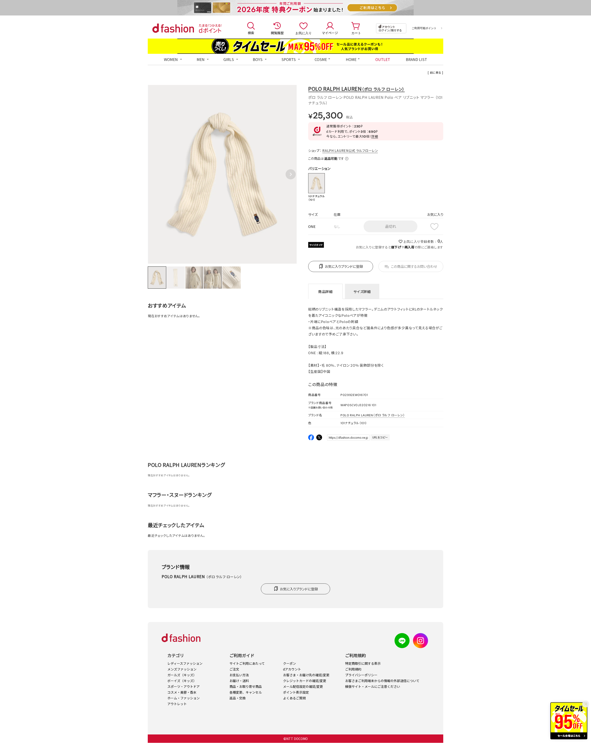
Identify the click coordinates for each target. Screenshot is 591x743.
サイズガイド (316, 245)
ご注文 (234, 669)
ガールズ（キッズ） (181, 675)
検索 (251, 32)
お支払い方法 (239, 675)
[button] (291, 174)
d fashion (173, 28)
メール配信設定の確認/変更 (303, 686)
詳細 (374, 136)
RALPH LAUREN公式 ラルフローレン (350, 150)
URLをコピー (380, 437)
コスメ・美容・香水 (181, 692)
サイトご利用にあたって (247, 663)
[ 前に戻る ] (435, 72)
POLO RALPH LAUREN (356, 88)
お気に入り (304, 32)
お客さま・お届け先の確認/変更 (306, 675)
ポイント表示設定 (296, 692)
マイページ (330, 32)
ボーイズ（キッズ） (181, 680)
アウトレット (177, 703)
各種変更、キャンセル (245, 692)
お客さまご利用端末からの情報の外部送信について (382, 680)
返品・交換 (237, 698)
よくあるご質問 (294, 698)
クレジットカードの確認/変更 (304, 680)
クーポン (289, 663)
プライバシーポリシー (361, 675)
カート (356, 32)
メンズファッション (181, 669)
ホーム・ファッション (183, 698)
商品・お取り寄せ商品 (245, 686)
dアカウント (292, 669)
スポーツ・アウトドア (183, 686)
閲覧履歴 (277, 32)
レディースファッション (184, 663)
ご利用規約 (353, 669)
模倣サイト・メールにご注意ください (372, 686)
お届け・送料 (239, 680)
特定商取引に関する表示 (363, 663)
